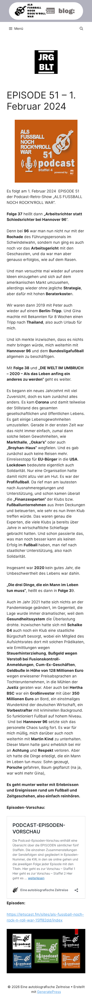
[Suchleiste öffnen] (81, 28)
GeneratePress (49, 992)
